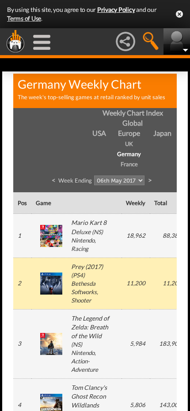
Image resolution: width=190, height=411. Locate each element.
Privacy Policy (116, 9)
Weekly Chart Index (133, 112)
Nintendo (83, 240)
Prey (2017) (87, 266)
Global (132, 123)
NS (97, 231)
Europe (129, 133)
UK (129, 143)
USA (99, 133)
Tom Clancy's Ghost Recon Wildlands (89, 396)
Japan (162, 133)
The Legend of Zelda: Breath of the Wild (90, 327)
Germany (129, 153)
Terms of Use (24, 18)
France (129, 164)
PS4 (78, 275)
